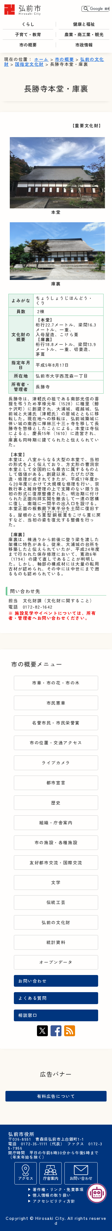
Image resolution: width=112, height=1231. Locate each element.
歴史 (56, 803)
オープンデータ (56, 962)
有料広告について (56, 1096)
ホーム (41, 59)
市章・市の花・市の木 (56, 683)
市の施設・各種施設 (56, 842)
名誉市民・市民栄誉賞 (56, 723)
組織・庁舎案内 (56, 822)
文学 (56, 882)
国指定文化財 (29, 64)
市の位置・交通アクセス (56, 742)
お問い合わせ (32, 981)
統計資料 (56, 942)
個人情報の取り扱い (52, 1195)
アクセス (25, 1178)
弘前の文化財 (56, 922)
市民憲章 (56, 703)
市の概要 (64, 59)
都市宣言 (56, 782)
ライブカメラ (56, 763)
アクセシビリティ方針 (54, 1201)
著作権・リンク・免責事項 (58, 1189)
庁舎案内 (50, 1178)
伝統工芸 (56, 902)
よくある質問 (32, 998)
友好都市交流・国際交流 (56, 862)
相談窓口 (27, 1015)
